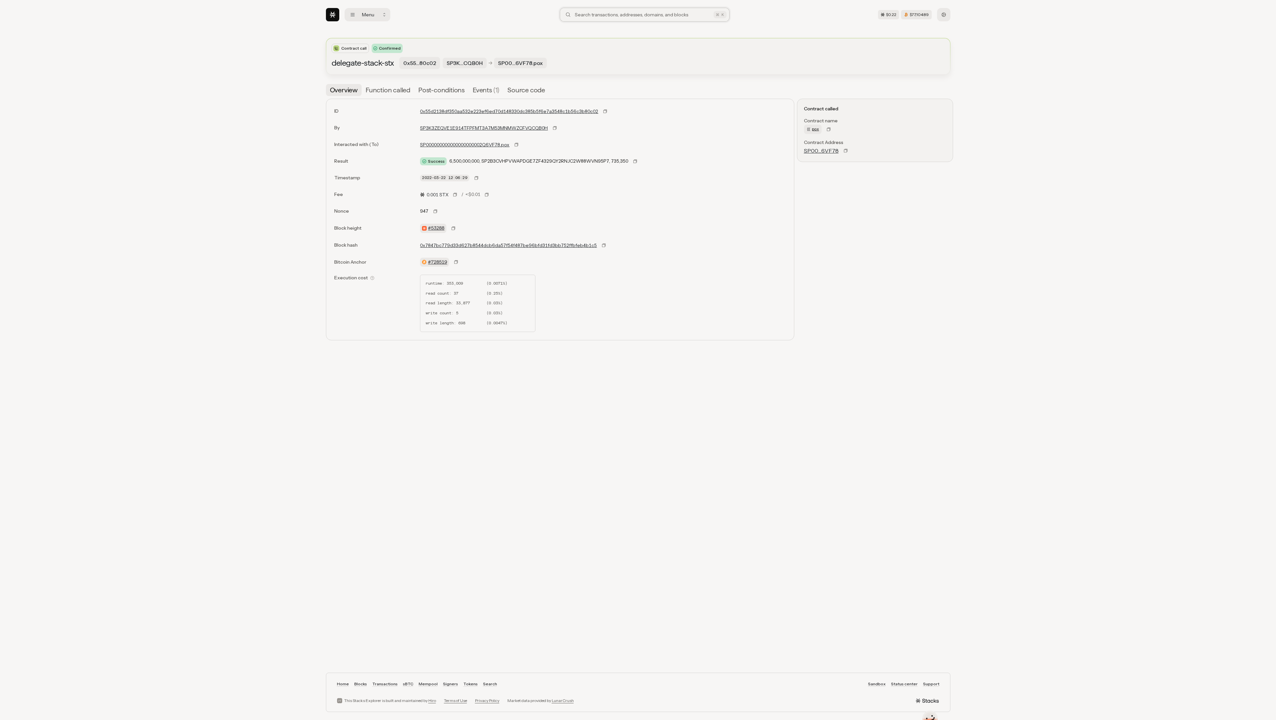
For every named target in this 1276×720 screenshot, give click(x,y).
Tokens (470, 683)
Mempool (428, 683)
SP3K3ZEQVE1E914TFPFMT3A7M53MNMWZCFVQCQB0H (484, 128)
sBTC (408, 683)
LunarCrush (563, 700)
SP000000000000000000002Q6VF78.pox (464, 145)
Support (931, 683)
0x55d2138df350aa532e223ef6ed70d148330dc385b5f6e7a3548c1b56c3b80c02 (509, 111)
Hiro (432, 700)
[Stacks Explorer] (332, 14)
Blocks (360, 683)
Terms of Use (455, 700)
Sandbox (877, 683)
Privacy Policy (487, 700)
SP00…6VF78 (821, 150)
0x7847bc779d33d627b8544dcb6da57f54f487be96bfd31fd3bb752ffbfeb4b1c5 (508, 245)
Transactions (385, 683)
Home (343, 683)
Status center (904, 683)
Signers (450, 683)
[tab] (344, 90)
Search (490, 683)
